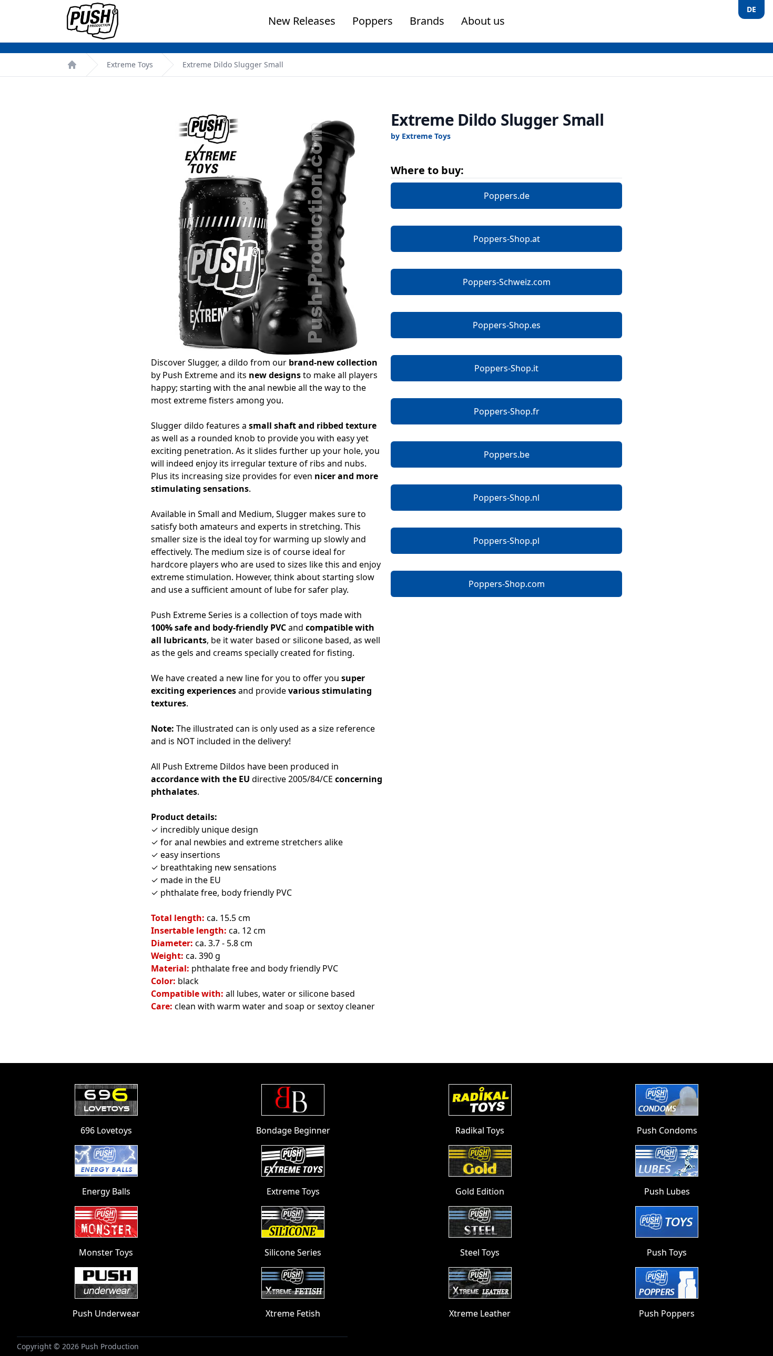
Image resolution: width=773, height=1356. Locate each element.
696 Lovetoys (106, 1130)
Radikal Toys (479, 1130)
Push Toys (667, 1252)
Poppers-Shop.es (507, 325)
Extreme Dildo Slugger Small (232, 64)
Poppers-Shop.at (506, 239)
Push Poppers (667, 1313)
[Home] (72, 64)
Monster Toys (106, 1252)
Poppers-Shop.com (507, 584)
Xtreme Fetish (293, 1313)
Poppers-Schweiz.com (507, 282)
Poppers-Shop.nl (506, 497)
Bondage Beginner (293, 1130)
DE (751, 9)
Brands (427, 21)
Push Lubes (667, 1191)
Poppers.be (507, 454)
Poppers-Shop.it (506, 368)
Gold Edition (479, 1191)
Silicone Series (293, 1252)
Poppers (372, 21)
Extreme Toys (130, 64)
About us (483, 21)
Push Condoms (667, 1130)
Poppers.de (507, 195)
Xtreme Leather (480, 1313)
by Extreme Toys (421, 136)
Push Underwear (106, 1313)
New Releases (301, 21)
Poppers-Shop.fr (507, 411)
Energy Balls (106, 1191)
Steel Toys (480, 1252)
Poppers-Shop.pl (506, 541)
